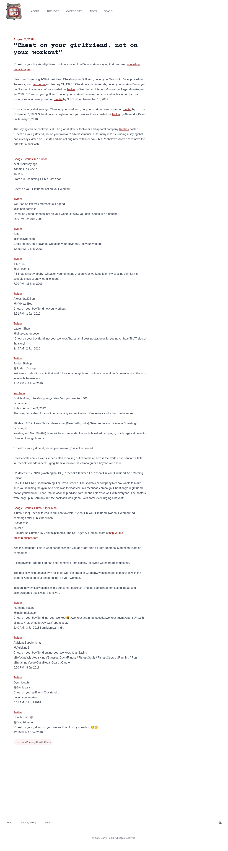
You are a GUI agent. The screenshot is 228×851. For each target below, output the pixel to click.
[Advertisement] (182, 65)
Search (109, 11)
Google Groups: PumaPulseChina (35, 508)
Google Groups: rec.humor (30, 159)
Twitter (71, 89)
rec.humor (39, 84)
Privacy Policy (28, 822)
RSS (47, 822)
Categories (74, 11)
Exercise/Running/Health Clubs (33, 742)
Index (93, 11)
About (35, 11)
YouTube (19, 393)
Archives (53, 11)
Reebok (124, 129)
